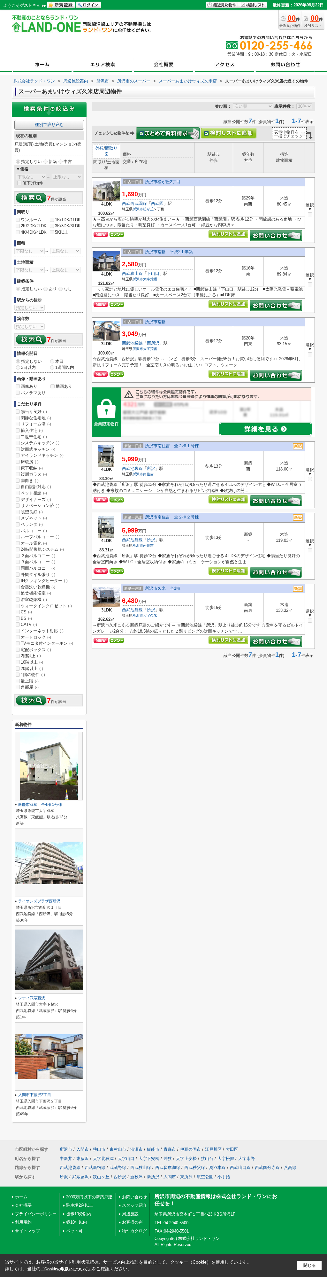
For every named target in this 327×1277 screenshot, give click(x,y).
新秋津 (136, 1176)
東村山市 (118, 1149)
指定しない (31, 161)
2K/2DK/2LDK (34, 225)
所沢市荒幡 (155, 321)
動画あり (64, 386)
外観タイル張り (38, 574)
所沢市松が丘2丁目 (162, 181)
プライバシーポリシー (36, 1213)
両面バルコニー (38, 568)
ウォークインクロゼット (46, 605)
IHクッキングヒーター (44, 580)
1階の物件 (33, 674)
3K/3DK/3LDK (68, 225)
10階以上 (32, 662)
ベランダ (32, 524)
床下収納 (32, 468)
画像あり (29, 386)
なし (68, 288)
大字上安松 (186, 1158)
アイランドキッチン (42, 455)
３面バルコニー (38, 561)
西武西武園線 (134, 203)
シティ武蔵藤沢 (31, 998)
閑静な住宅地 (36, 418)
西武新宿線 (95, 1167)
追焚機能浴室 (36, 593)
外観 (99, 148)
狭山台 (207, 1158)
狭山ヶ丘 (101, 1176)
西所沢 (153, 343)
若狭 (168, 1158)
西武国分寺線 (267, 1167)
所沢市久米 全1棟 (162, 588)
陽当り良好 (34, 411)
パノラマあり (33, 392)
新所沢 (153, 1176)
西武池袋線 (132, 343)
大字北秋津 (103, 1158)
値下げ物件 (32, 183)
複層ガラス (34, 474)
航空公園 (205, 1176)
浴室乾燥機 (34, 599)
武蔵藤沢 (80, 1176)
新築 (53, 161)
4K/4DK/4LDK (34, 232)
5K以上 (61, 232)
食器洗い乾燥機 (38, 587)
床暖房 (30, 461)
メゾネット (34, 518)
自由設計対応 (36, 486)
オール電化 (34, 543)
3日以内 (28, 367)
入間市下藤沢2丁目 (34, 1095)
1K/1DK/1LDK (68, 219)
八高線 (290, 1167)
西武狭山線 (132, 273)
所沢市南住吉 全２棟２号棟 (172, 517)
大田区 (232, 1149)
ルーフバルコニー (40, 536)
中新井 (66, 1158)
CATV (29, 624)
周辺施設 (130, 1213)
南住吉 (148, 474)
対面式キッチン (38, 449)
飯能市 (153, 1149)
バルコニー (34, 530)
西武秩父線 (194, 1167)
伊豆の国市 (190, 1149)
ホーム (21, 1197)
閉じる (309, 1265)
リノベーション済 (40, 505)
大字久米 (150, 615)
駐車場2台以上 (79, 1205)
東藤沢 (82, 1158)
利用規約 (23, 1222)
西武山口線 (240, 1167)
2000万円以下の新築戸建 (89, 1197)
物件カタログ (134, 1230)
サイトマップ (27, 1230)
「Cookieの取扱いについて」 (66, 1269)
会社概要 (23, 1205)
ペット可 (74, 1230)
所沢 (151, 468)
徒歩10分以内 (78, 1213)
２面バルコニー (38, 555)
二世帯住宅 (34, 436)
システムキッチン (40, 442)
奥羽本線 (217, 1167)
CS (26, 612)
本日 (59, 361)
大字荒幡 (150, 279)
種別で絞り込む (49, 124)
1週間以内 (64, 367)
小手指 (223, 1176)
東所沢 (186, 1176)
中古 (68, 161)
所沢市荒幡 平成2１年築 (169, 251)
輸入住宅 (32, 430)
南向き (30, 480)
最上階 (30, 681)
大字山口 (126, 1158)
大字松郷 (225, 1158)
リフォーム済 (36, 424)
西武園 (157, 203)
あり (53, 288)
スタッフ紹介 (134, 1205)
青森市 (170, 1149)
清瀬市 (136, 1149)
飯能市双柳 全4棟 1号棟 (40, 804)
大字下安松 (149, 1158)
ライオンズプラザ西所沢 (39, 901)
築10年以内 (76, 1222)
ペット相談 (34, 493)
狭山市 (99, 1149)
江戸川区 (213, 1149)
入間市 (82, 1149)
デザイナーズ (36, 499)
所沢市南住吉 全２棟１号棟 (172, 445)
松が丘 (148, 209)
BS (26, 618)
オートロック (36, 637)
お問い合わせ (134, 1197)
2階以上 (31, 655)
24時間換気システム (42, 549)
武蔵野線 (118, 1167)
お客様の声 (132, 1222)
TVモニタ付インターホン (47, 643)
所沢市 (138, 209)
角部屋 (30, 687)
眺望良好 (32, 512)
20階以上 (32, 668)
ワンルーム (31, 219)
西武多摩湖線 (167, 1167)
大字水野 (246, 1158)
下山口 (153, 273)
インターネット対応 (42, 630)
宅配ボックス (36, 649)
